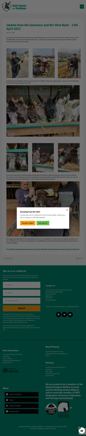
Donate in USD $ (27, 223)
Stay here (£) (42, 223)
